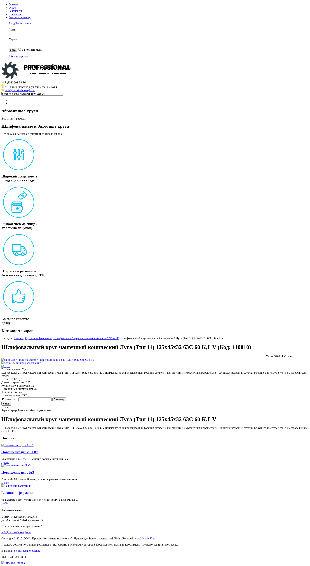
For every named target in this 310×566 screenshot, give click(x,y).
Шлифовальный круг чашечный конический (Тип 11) (86, 338)
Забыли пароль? (18, 56)
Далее (5, 462)
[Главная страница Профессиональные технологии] (37, 79)
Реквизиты (15, 10)
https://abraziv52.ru (144, 538)
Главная (13, 4)
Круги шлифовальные (38, 338)
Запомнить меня (32, 49)
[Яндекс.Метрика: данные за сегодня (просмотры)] (13, 563)
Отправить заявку (19, 17)
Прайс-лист (16, 14)
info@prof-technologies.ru (20, 90)
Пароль (13, 39)
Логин (13, 29)
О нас (12, 7)
